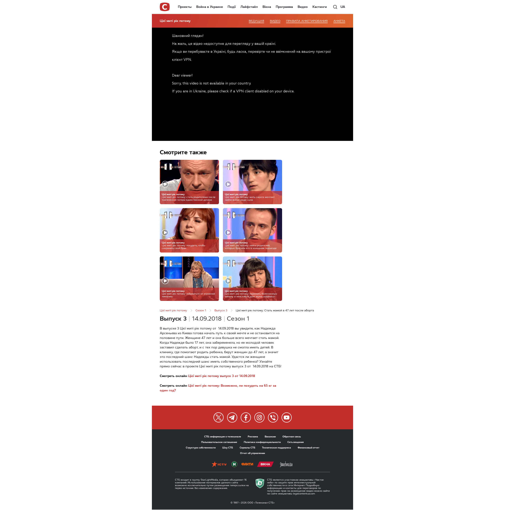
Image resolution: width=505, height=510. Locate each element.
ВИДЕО (275, 21)
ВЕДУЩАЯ (256, 21)
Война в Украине (209, 7)
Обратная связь (291, 436)
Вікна (267, 7)
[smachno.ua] (286, 464)
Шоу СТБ (227, 447)
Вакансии (270, 436)
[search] (335, 7)
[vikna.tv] (265, 464)
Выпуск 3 (220, 310)
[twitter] (218, 417)
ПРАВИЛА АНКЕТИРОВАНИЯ (307, 21)
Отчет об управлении (252, 453)
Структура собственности (201, 447)
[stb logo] (165, 7)
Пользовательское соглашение (219, 442)
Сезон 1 (200, 310)
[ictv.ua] (219, 464)
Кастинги (319, 7)
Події (232, 7)
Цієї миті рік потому (175, 21)
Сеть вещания (295, 442)
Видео (303, 7)
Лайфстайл (249, 7)
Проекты (185, 7)
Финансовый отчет (308, 447)
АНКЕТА (339, 21)
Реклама (253, 436)
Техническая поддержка (276, 447)
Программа (284, 7)
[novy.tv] (234, 464)
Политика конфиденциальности (262, 442)
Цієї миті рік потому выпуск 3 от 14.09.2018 (221, 376)
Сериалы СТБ (247, 447)
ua (342, 7)
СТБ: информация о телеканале (222, 436)
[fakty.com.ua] (247, 464)
